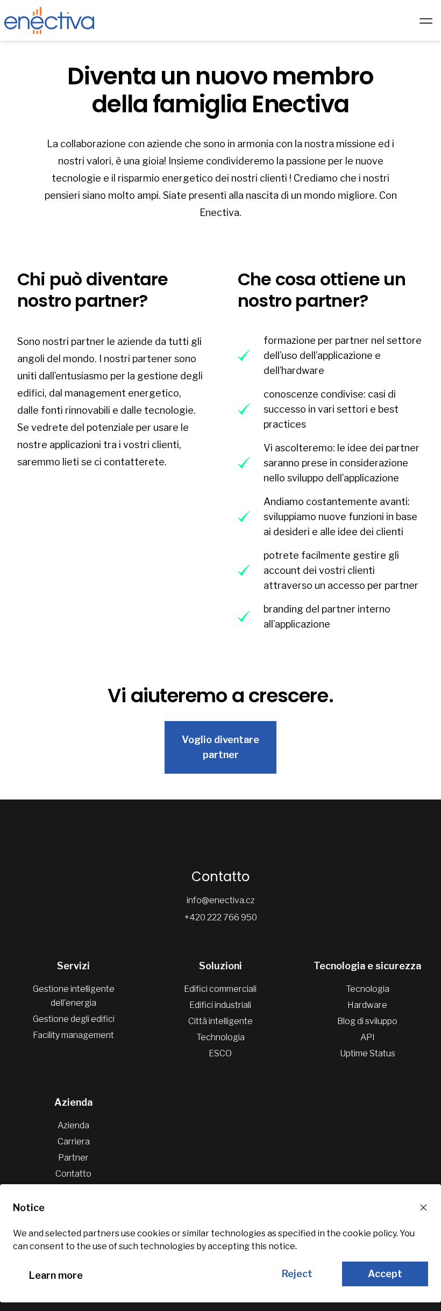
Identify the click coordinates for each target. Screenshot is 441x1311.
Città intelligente (220, 1021)
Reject (297, 1273)
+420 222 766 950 (220, 917)
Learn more (56, 1275)
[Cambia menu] (426, 20)
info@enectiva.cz (221, 900)
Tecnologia (367, 989)
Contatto (73, 1174)
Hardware (367, 1005)
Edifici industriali (220, 1005)
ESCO (220, 1053)
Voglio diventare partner (220, 747)
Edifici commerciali (220, 989)
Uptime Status (367, 1053)
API (367, 1037)
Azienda (73, 1125)
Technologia (220, 1037)
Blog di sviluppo (367, 1021)
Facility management (73, 1035)
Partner (73, 1157)
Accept (385, 1273)
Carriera (74, 1141)
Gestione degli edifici (74, 1019)
